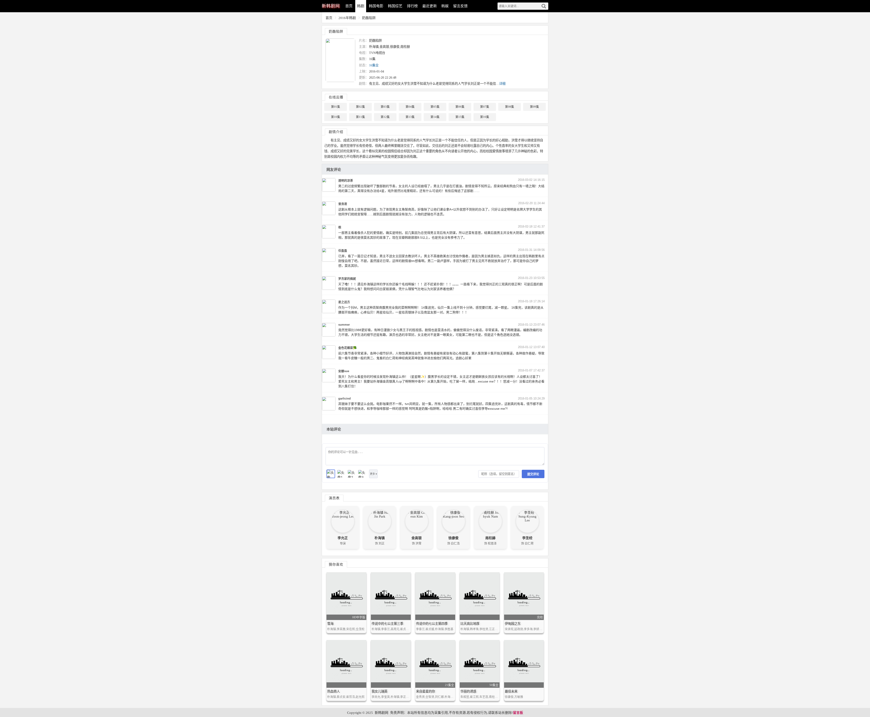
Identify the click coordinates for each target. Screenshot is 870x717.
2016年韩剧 (347, 18)
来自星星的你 (425, 691)
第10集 (335, 117)
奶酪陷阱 (369, 18)
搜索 (543, 6)
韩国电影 (376, 6)
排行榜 (412, 6)
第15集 (459, 117)
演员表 (334, 498)
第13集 (410, 117)
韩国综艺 (395, 6)
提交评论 (533, 474)
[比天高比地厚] (480, 596)
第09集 (534, 106)
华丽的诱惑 (468, 691)
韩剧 (360, 6)
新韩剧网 (381, 713)
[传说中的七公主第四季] (435, 596)
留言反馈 (460, 6)
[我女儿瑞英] (391, 664)
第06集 (459, 106)
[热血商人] (346, 664)
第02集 (360, 106)
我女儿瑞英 (379, 691)
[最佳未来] (524, 664)
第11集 (360, 117)
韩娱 (445, 6)
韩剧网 (331, 6)
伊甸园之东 (513, 623)
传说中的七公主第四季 (432, 623)
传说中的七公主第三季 (387, 623)
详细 (502, 83)
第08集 (509, 106)
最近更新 (429, 6)
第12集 (385, 117)
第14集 (435, 117)
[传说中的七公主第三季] (391, 596)
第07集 (484, 106)
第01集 (335, 106)
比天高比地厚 (469, 623)
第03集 (385, 106)
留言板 (518, 713)
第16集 (484, 117)
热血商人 (333, 691)
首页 (349, 6)
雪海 (330, 623)
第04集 (410, 106)
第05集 (435, 106)
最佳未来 (511, 691)
